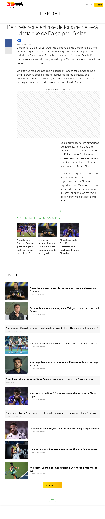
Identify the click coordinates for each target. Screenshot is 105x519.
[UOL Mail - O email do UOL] (87, 4)
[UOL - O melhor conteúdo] (15, 5)
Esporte (52, 13)
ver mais (50, 485)
